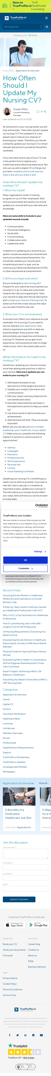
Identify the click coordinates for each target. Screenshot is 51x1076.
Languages (12, 451)
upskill (19, 198)
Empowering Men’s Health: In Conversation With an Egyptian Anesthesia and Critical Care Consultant (24, 663)
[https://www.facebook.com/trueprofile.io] (9, 1035)
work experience (27, 326)
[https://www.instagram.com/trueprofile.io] (33, 1035)
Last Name (8, 874)
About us (32, 955)
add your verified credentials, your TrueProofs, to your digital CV (24, 430)
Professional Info (15, 457)
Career (6, 699)
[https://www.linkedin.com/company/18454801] (25, 1035)
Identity (11, 447)
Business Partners (37, 966)
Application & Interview (27, 70)
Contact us (33, 949)
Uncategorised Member (15, 767)
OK (25, 560)
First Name (8, 863)
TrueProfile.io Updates (14, 762)
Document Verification (14, 714)
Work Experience (16, 461)
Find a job (8, 955)
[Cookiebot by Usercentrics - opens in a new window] (36, 506)
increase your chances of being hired (25, 300)
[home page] (25, 1011)
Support (7, 752)
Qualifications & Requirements (18, 747)
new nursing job (32, 283)
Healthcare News (11, 718)
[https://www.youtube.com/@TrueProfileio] (41, 1035)
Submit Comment (19, 899)
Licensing (7, 723)
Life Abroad (9, 728)
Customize (24, 568)
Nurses (6, 738)
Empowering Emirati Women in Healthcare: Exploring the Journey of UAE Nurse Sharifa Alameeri (24, 643)
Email (5, 884)
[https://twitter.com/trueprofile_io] (17, 1035)
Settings (38, 551)
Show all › (43, 783)
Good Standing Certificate (20, 471)
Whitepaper (9, 771)
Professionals (9, 742)
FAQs (31, 961)
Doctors (7, 709)
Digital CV (8, 704)
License (11, 468)
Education (12, 454)
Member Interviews (13, 733)
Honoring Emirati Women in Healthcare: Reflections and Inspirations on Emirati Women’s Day (23, 599)
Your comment (9, 847)
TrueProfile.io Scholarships (16, 757)
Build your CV (10, 944)
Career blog (34, 944)
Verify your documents (14, 949)
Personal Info (14, 464)
